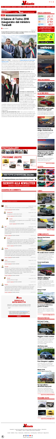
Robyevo (6, 284)
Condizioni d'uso (27, 432)
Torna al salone (16, 15)
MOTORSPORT (29, 6)
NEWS (2, 6)
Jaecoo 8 (39, 416)
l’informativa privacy (23, 311)
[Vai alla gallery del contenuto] (3, 152)
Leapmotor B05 (49, 416)
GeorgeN (6, 266)
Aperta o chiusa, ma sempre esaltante (44, 278)
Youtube (30, 435)
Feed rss (32, 435)
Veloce (46, 47)
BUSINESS (24, 6)
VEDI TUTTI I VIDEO (51, 229)
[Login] (53, 1)
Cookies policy (20, 432)
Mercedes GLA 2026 (41, 227)
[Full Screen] (53, 90)
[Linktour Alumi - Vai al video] (46, 199)
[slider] (44, 90)
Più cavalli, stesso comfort (46, 253)
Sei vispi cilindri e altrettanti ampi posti (44, 385)
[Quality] (50, 84)
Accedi (4, 201)
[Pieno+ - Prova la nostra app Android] (42, 42)
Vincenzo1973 (9, 212)
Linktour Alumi (41, 203)
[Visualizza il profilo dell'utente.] (2, 206)
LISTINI (38, 6)
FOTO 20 (53, 250)
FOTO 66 (53, 334)
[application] (46, 87)
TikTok (23, 435)
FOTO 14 (53, 126)
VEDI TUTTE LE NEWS (50, 163)
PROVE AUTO (14, 6)
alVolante (28, 3)
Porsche (11, 218)
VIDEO (34, 6)
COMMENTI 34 (48, 149)
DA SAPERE (19, 6)
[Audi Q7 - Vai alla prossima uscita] (42, 407)
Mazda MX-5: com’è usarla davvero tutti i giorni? (45, 109)
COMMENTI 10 (48, 126)
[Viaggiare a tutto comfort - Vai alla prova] (46, 334)
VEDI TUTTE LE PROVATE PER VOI (48, 394)
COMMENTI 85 (48, 334)
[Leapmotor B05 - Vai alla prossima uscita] (50, 415)
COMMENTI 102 (48, 382)
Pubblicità (12, 432)
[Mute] (53, 84)
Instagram (26, 435)
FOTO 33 (53, 302)
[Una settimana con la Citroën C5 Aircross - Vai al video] (46, 210)
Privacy (16, 432)
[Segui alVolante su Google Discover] (18, 12)
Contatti (8, 432)
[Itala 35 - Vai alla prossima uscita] (50, 407)
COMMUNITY (48, 6)
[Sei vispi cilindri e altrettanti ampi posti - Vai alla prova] (46, 383)
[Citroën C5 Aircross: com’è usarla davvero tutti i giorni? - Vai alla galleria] (42, 174)
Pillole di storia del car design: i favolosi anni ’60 (45, 129)
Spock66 (6, 248)
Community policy (34, 432)
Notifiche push (40, 432)
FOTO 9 (53, 149)
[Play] (46, 87)
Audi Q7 (39, 408)
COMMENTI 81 (48, 250)
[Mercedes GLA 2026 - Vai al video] (46, 222)
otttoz (6, 206)
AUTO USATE (42, 6)
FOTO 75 (53, 382)
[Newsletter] (49, 1)
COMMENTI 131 (48, 302)
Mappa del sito (46, 432)
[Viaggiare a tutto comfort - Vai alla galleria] (42, 180)
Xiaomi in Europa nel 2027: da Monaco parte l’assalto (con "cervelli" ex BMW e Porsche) (46, 154)
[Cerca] (51, 1)
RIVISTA (53, 6)
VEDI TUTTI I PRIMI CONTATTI (49, 314)
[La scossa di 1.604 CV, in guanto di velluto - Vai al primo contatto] (46, 303)
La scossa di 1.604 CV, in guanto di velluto (45, 305)
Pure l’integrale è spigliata (46, 361)
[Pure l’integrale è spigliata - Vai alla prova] (46, 359)
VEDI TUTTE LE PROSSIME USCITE (48, 418)
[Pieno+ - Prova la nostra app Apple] (50, 42)
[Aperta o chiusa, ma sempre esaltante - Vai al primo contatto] (46, 275)
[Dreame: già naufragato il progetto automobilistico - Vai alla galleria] (42, 186)
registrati (8, 201)
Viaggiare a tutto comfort (46, 336)
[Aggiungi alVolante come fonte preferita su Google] (18, 179)
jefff (5, 226)
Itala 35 (47, 408)
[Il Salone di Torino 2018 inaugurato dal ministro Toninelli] (18, 46)
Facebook (28, 435)
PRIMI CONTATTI (8, 6)
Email (9, 307)
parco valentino (5, 28)
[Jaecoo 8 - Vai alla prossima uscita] (42, 415)
